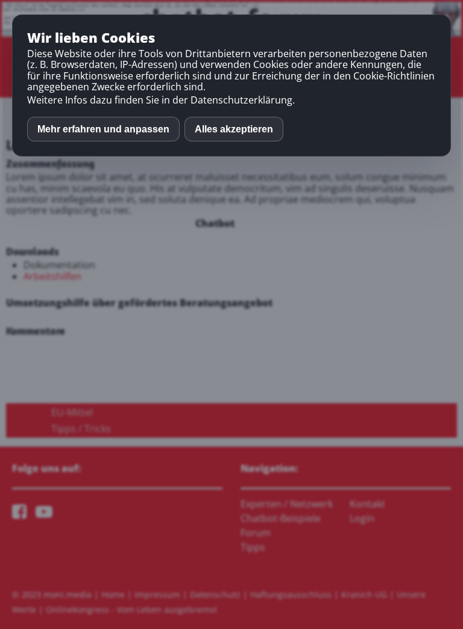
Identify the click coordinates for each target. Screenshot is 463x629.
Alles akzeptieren (234, 129)
